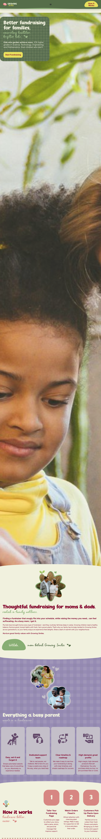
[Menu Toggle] (51, 4)
